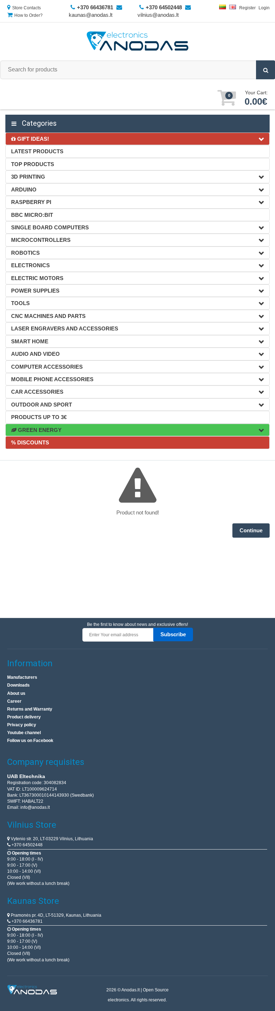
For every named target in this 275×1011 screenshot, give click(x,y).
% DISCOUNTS (30, 442)
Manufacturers (22, 677)
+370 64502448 (26, 844)
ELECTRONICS (30, 265)
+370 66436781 (26, 921)
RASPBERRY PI (31, 202)
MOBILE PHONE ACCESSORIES (52, 379)
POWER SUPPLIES (35, 291)
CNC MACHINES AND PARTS (48, 316)
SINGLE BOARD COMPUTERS (50, 227)
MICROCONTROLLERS (41, 240)
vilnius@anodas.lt (158, 15)
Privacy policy (21, 724)
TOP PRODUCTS (32, 164)
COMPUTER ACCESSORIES (47, 367)
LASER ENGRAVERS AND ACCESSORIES (64, 328)
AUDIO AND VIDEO (35, 354)
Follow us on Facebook (30, 740)
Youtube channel (24, 732)
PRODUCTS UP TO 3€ (39, 417)
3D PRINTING (28, 177)
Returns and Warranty (29, 709)
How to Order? (28, 15)
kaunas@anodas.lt (90, 15)
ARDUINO (24, 189)
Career (14, 701)
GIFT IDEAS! (32, 139)
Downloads (18, 685)
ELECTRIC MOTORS (37, 278)
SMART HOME (29, 341)
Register (247, 7)
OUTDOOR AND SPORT (41, 405)
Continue (251, 530)
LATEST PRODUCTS (37, 151)
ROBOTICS (25, 253)
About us (16, 693)
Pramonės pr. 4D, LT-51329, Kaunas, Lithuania (55, 915)
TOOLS (20, 303)
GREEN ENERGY (39, 430)
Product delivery (24, 716)
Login (264, 7)
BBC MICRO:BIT (32, 215)
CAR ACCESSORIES (37, 392)
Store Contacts (26, 7)
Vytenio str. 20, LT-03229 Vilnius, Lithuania (51, 838)
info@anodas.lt (35, 807)
